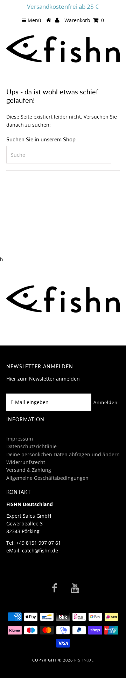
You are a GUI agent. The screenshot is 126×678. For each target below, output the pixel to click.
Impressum (19, 438)
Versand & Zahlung (28, 469)
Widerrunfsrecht (25, 462)
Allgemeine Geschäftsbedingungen (47, 478)
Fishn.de (84, 660)
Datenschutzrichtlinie (31, 446)
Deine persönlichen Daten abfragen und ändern (63, 454)
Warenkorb (84, 20)
